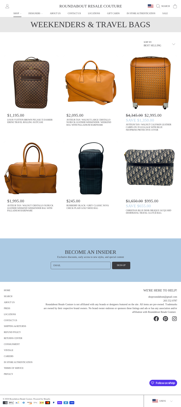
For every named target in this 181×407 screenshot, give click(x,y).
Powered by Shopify (41, 399)
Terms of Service (14, 368)
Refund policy (12, 332)
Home (7, 290)
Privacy (8, 374)
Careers (8, 356)
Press (7, 308)
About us (9, 302)
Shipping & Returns (15, 326)
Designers (34, 13)
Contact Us (10, 320)
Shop (16, 13)
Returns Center (13, 338)
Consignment (12, 344)
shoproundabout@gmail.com (162, 296)
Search (8, 296)
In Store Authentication (18, 362)
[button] (163, 6)
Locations (10, 314)
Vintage (8, 350)
